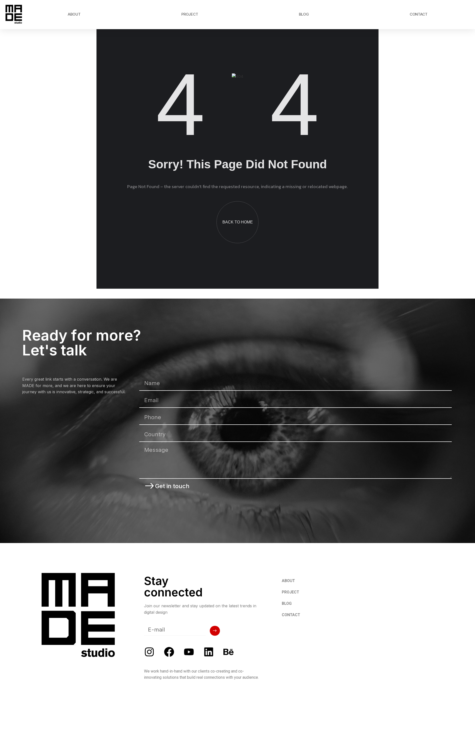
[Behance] (228, 652)
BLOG (304, 14)
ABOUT (74, 14)
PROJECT (189, 14)
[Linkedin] (208, 652)
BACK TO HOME (237, 222)
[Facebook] (169, 652)
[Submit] (215, 631)
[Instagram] (149, 652)
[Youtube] (189, 652)
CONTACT (419, 14)
